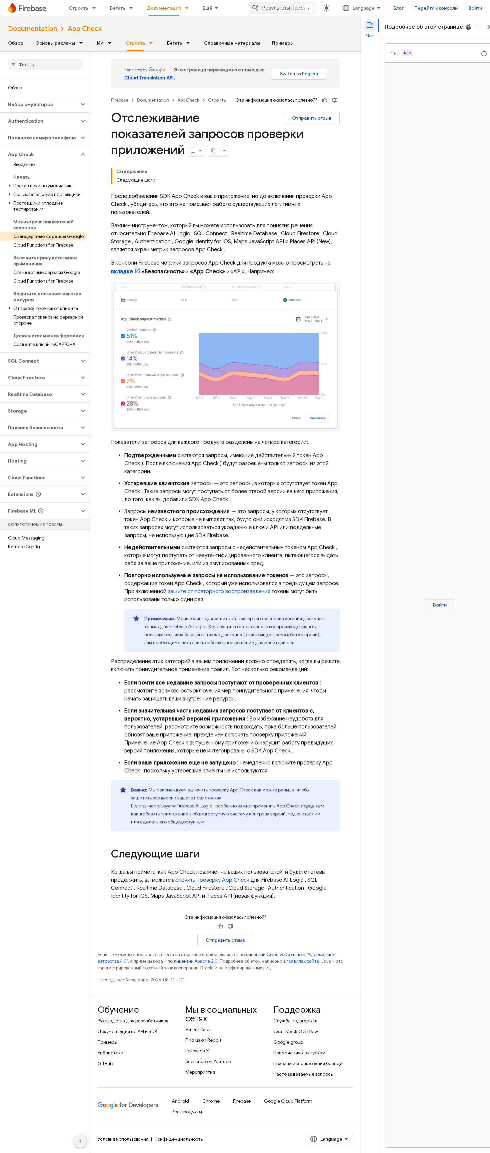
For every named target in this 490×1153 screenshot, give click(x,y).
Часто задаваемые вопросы (303, 1074)
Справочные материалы (232, 43)
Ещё (207, 8)
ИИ (100, 43)
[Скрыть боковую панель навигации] (80, 1141)
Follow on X (197, 1051)
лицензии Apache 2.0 (196, 961)
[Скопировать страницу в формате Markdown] (214, 150)
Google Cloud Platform (288, 1101)
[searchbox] (45, 64)
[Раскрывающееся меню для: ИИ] (112, 43)
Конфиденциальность (179, 1139)
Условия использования (123, 1139)
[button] (39, 104)
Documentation (32, 29)
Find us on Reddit (203, 1040)
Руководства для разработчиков (133, 1021)
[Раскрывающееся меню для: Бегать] (133, 8)
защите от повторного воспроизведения (219, 591)
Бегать (117, 8)
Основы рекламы (55, 43)
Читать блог (198, 1029)
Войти (475, 8)
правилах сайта (302, 961)
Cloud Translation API (149, 78)
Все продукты (187, 1112)
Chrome (211, 1101)
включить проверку (210, 880)
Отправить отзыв (311, 118)
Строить (78, 8)
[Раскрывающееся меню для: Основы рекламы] (83, 43)
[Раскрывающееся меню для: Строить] (96, 8)
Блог (398, 8)
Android (180, 1101)
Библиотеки (110, 1053)
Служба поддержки (295, 1021)
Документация (164, 8)
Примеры (283, 43)
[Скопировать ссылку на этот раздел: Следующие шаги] (206, 855)
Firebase (119, 100)
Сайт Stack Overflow (295, 1031)
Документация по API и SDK (127, 1031)
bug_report (468, 27)
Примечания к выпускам (299, 1053)
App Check (85, 29)
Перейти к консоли (436, 8)
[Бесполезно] (335, 100)
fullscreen (479, 27)
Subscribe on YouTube (208, 1061)
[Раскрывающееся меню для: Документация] (189, 8)
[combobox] (282, 8)
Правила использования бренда (308, 1063)
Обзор (15, 43)
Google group (288, 1042)
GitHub (105, 1063)
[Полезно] (325, 100)
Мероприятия (200, 1072)
